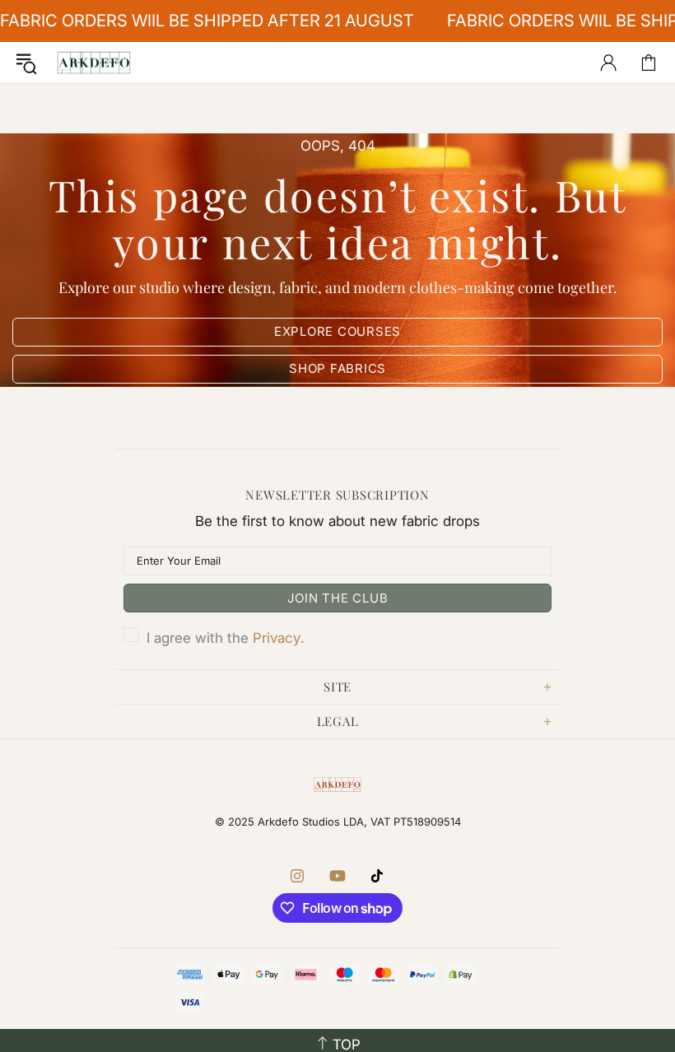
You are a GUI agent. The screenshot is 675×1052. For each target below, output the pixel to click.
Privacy (276, 638)
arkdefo (94, 62)
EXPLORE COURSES (337, 331)
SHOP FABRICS (337, 368)
